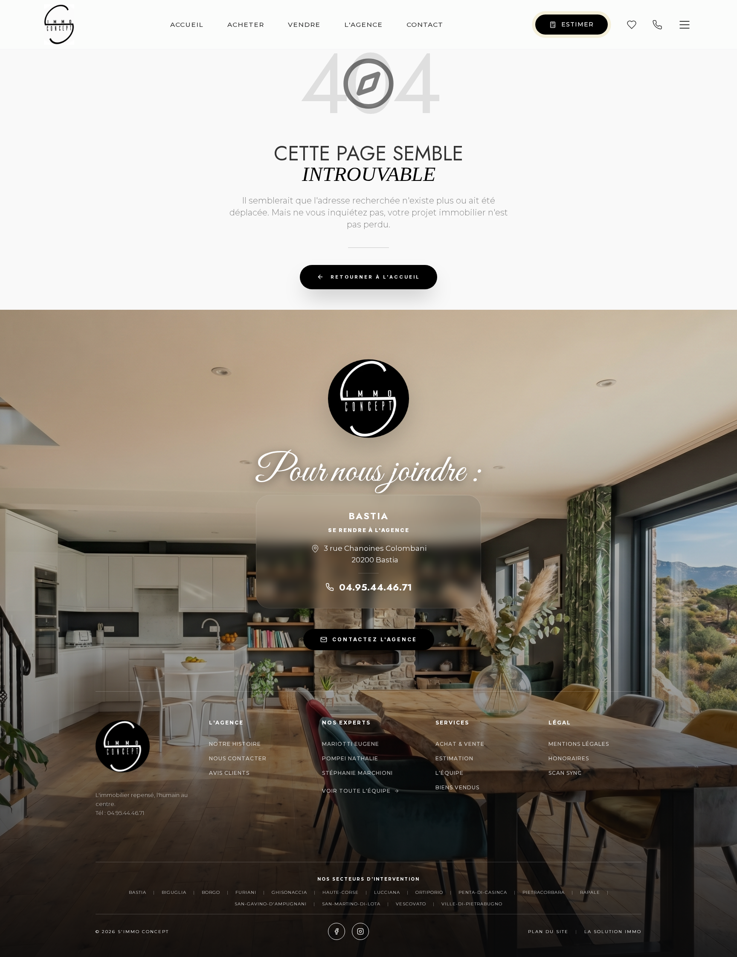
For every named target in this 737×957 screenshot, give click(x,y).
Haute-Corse (340, 892)
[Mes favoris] (631, 25)
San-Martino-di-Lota (351, 904)
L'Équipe (449, 773)
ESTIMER (577, 24)
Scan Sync (565, 773)
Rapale (590, 892)
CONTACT (424, 24)
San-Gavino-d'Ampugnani (271, 904)
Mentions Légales (578, 744)
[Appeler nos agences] (657, 25)
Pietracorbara (543, 892)
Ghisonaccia (289, 892)
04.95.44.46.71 (375, 587)
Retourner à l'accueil (375, 277)
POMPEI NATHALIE (350, 758)
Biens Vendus (457, 787)
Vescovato (411, 904)
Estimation (454, 758)
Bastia (137, 892)
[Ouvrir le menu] (684, 24)
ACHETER (245, 24)
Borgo (211, 892)
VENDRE (304, 24)
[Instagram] (360, 931)
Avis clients (229, 773)
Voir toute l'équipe (356, 791)
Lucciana (387, 892)
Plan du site (548, 931)
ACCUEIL (186, 24)
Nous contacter (238, 758)
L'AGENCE (363, 24)
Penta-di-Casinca (482, 892)
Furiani (245, 892)
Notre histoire (235, 744)
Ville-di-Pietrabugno (471, 904)
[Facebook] (336, 931)
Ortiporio (429, 892)
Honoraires (568, 758)
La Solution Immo (612, 931)
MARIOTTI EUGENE (350, 744)
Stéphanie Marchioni (357, 773)
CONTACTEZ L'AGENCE (374, 639)
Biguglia (174, 892)
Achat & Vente (460, 744)
